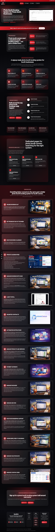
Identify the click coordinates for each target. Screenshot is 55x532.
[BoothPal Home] (3, 3)
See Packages (19, 117)
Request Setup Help (36, 515)
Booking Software (36, 520)
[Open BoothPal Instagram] (1, 256)
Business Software (36, 524)
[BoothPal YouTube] (4, 0)
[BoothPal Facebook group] (1, 0)
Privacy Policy (35, 516)
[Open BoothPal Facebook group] (1, 254)
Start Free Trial (42, 28)
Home (29, 514)
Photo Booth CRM (35, 522)
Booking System (29, 517)
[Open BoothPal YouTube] (1, 258)
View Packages (31, 502)
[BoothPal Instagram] (3, 0)
